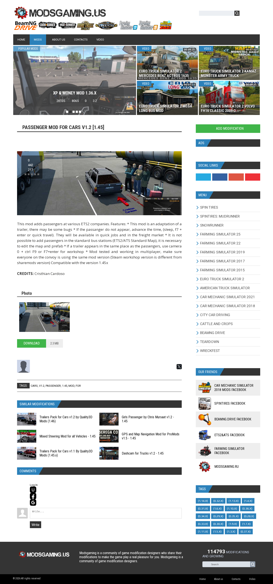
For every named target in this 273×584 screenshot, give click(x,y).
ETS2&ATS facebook (229, 435)
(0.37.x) (246, 531)
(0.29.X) (218, 516)
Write (35, 525)
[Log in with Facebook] (33, 496)
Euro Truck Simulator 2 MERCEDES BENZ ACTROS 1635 (164, 73)
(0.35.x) (234, 516)
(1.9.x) (233, 524)
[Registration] (255, 14)
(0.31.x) (203, 508)
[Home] (93, 28)
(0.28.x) (249, 516)
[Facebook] (219, 177)
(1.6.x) (217, 508)
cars (34, 385)
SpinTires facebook (229, 403)
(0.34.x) (203, 516)
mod (71, 385)
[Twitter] (203, 177)
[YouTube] (252, 177)
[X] (179, 366)
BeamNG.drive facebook (232, 419)
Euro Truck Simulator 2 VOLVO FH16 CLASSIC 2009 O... (228, 108)
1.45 (64, 385)
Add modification (229, 128)
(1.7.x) (246, 524)
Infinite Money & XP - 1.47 (74, 93)
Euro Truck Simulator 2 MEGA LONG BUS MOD (165, 108)
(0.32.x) (218, 501)
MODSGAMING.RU (226, 467)
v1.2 (41, 385)
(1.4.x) (248, 501)
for (78, 385)
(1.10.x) (232, 508)
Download (31, 343)
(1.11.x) (203, 531)
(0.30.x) (218, 524)
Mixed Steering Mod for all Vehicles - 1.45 (67, 436)
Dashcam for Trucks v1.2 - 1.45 (143, 453)
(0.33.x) (203, 524)
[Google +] (236, 177)
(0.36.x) (247, 508)
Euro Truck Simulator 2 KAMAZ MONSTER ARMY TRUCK (228, 73)
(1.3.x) (231, 531)
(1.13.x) (234, 501)
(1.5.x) (217, 531)
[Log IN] (245, 14)
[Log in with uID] (33, 490)
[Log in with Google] (33, 502)
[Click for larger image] (44, 317)
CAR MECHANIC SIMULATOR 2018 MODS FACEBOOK (233, 388)
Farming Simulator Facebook (229, 451)
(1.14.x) (203, 501)
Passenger (53, 385)
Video (145, 48)
